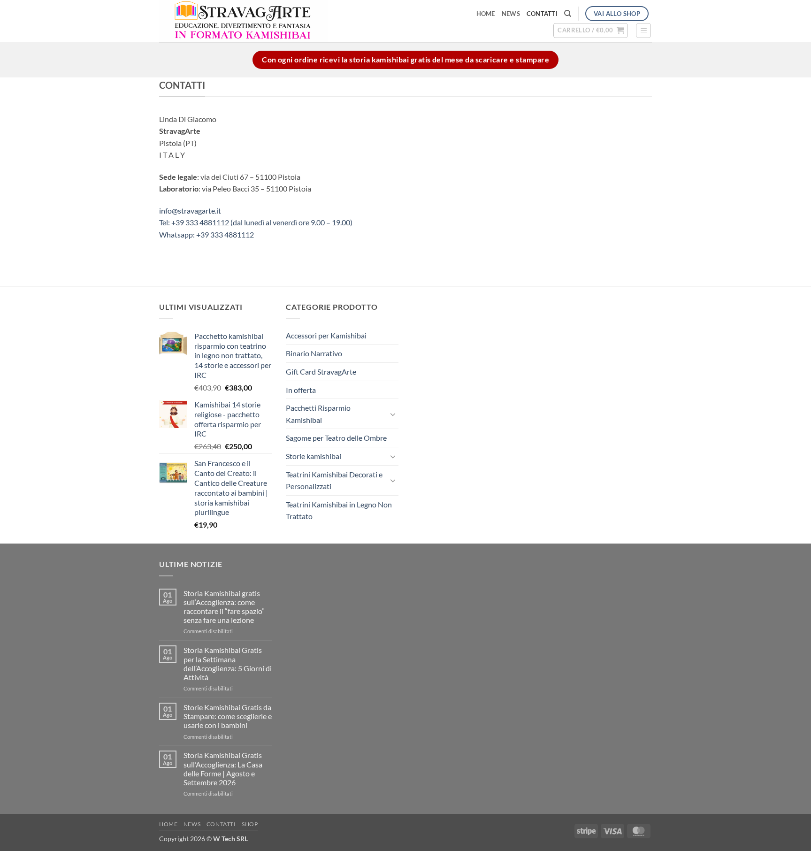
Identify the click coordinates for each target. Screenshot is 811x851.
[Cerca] (567, 14)
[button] (590, 30)
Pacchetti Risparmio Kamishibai (318, 413)
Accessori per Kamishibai (326, 335)
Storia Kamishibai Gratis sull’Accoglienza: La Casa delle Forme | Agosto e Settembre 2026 (223, 769)
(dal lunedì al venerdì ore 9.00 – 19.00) (291, 222)
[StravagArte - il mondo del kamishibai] (288, 21)
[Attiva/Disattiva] (392, 414)
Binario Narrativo (314, 353)
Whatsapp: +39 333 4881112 (206, 234)
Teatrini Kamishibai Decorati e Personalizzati (334, 480)
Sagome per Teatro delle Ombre (336, 437)
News (511, 13)
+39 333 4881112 (200, 222)
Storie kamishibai (313, 456)
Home (485, 13)
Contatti (542, 13)
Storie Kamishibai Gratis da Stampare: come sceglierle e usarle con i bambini (228, 716)
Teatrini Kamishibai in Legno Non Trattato (339, 510)
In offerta (301, 389)
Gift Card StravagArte (321, 371)
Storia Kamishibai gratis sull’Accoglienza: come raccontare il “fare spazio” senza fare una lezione (224, 607)
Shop (250, 824)
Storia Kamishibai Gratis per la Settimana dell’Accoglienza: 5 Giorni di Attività (228, 663)
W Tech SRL (230, 839)
